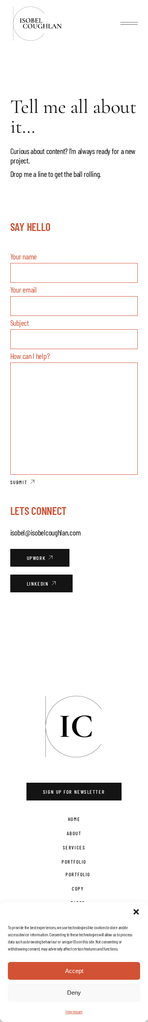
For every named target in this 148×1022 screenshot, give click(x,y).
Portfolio (74, 862)
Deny (74, 992)
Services (74, 847)
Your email (23, 289)
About (74, 833)
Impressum (74, 1011)
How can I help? (30, 356)
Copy (78, 888)
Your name (23, 256)
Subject (19, 322)
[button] (136, 912)
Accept (74, 971)
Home (74, 819)
